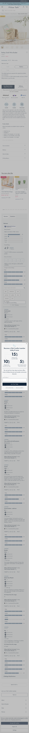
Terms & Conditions (19, 387)
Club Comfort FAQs (9, 387)
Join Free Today (14, 384)
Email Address (5, 377)
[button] (14, 344)
